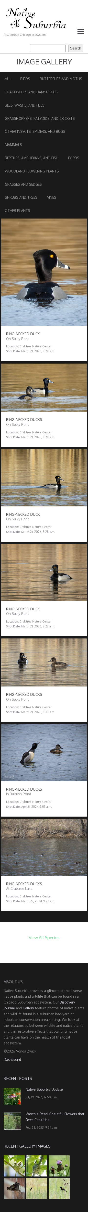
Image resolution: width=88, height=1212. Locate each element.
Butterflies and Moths (61, 79)
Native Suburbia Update (44, 1089)
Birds (25, 79)
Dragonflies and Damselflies (31, 92)
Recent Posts (18, 1078)
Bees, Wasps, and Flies (24, 105)
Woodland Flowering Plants (32, 171)
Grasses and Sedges (23, 184)
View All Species (44, 937)
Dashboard (12, 1059)
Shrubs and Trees (21, 197)
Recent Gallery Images (27, 1146)
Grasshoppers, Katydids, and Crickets (40, 118)
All (8, 79)
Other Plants (17, 210)
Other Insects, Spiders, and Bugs (35, 131)
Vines (51, 197)
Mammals (13, 145)
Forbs (73, 158)
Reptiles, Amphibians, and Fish (31, 158)
